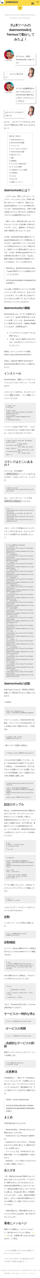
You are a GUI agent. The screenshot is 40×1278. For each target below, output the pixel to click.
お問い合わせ (15, 1273)
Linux (20, 18)
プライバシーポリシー (29, 1273)
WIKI (29, 199)
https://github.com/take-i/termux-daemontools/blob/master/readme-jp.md (20, 1108)
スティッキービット (19, 907)
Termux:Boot (12, 763)
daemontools (17, 209)
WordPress (26, 18)
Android (14, 18)
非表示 (18, 136)
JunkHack (12, 2)
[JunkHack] (2, 2)
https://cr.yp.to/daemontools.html (17, 354)
